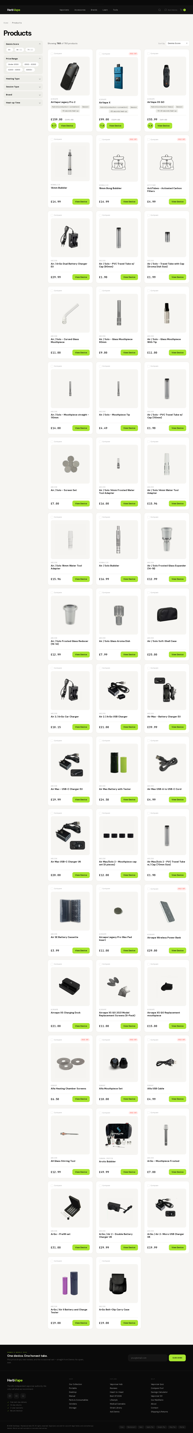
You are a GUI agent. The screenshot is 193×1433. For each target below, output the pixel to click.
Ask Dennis (115, 1412)
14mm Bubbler (59, 187)
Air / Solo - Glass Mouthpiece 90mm (116, 341)
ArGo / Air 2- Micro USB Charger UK (165, 1236)
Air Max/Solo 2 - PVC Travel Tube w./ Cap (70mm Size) (166, 863)
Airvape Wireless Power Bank (164, 937)
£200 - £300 (14, 70)
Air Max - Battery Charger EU (164, 716)
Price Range (12, 58)
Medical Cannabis (117, 1404)
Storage (72, 1408)
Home (6, 23)
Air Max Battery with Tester (115, 789)
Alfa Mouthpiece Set (111, 1088)
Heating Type (12, 78)
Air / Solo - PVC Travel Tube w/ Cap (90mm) (116, 265)
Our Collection (75, 1384)
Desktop (73, 1392)
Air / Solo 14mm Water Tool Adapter (163, 492)
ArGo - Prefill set (60, 1234)
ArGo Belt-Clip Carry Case (114, 1309)
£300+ (29, 70)
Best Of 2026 (116, 1396)
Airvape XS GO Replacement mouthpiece (163, 1014)
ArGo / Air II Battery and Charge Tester (69, 1311)
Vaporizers (64, 10)
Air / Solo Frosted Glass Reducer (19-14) (69, 643)
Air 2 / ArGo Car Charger (65, 716)
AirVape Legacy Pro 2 (63, 102)
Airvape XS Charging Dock (66, 1012)
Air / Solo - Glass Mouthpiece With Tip (164, 341)
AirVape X (104, 102)
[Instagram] (9, 1396)
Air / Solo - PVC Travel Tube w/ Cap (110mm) (164, 416)
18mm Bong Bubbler (110, 188)
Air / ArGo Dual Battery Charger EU (69, 265)
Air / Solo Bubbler (109, 565)
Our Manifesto (157, 1400)
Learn (105, 10)
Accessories (79, 10)
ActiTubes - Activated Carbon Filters (164, 190)
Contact (154, 1408)
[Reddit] (23, 1396)
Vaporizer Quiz (157, 1384)
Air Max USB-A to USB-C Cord (164, 789)
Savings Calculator (159, 1392)
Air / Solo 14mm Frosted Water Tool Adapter (116, 492)
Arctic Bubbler (107, 1161)
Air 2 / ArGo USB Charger (113, 716)
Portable (73, 1388)
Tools (115, 10)
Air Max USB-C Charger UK (66, 861)
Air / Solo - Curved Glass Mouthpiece (65, 341)
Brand (9, 94)
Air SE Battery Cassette (64, 937)
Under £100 (13, 64)
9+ (9, 50)
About (153, 1404)
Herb (13, 10)
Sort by (161, 43)
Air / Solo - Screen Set (64, 490)
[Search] (159, 10)
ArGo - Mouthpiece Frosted (163, 1161)
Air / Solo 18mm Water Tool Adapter (66, 567)
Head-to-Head (116, 1392)
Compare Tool (157, 1388)
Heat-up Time (13, 102)
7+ (30, 50)
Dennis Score (12, 44)
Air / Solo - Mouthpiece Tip (114, 414)
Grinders (73, 1404)
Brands (94, 10)
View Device (67, 125)
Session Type (12, 86)
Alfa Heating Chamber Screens (68, 1088)
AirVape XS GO (155, 102)
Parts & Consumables (78, 1400)
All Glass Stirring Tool (63, 1161)
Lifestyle (113, 1400)
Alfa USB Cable (155, 1088)
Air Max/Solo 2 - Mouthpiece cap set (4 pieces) (118, 863)
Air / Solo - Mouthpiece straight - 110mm (70, 416)
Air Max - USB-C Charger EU (67, 789)
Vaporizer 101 (156, 1396)
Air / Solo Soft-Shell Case (162, 641)
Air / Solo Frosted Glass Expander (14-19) (166, 567)
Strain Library (116, 1408)
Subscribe (177, 1358)
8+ (19, 50)
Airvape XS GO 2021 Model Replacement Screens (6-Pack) (117, 1014)
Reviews (113, 1388)
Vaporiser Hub (116, 1384)
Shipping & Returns (159, 1412)
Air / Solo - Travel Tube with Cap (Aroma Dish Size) (165, 265)
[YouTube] (16, 1396)
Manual (72, 1396)
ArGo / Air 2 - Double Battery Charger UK (116, 1236)
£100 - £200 (30, 64)
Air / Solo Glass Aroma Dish (114, 641)
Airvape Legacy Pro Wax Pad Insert (115, 939)
